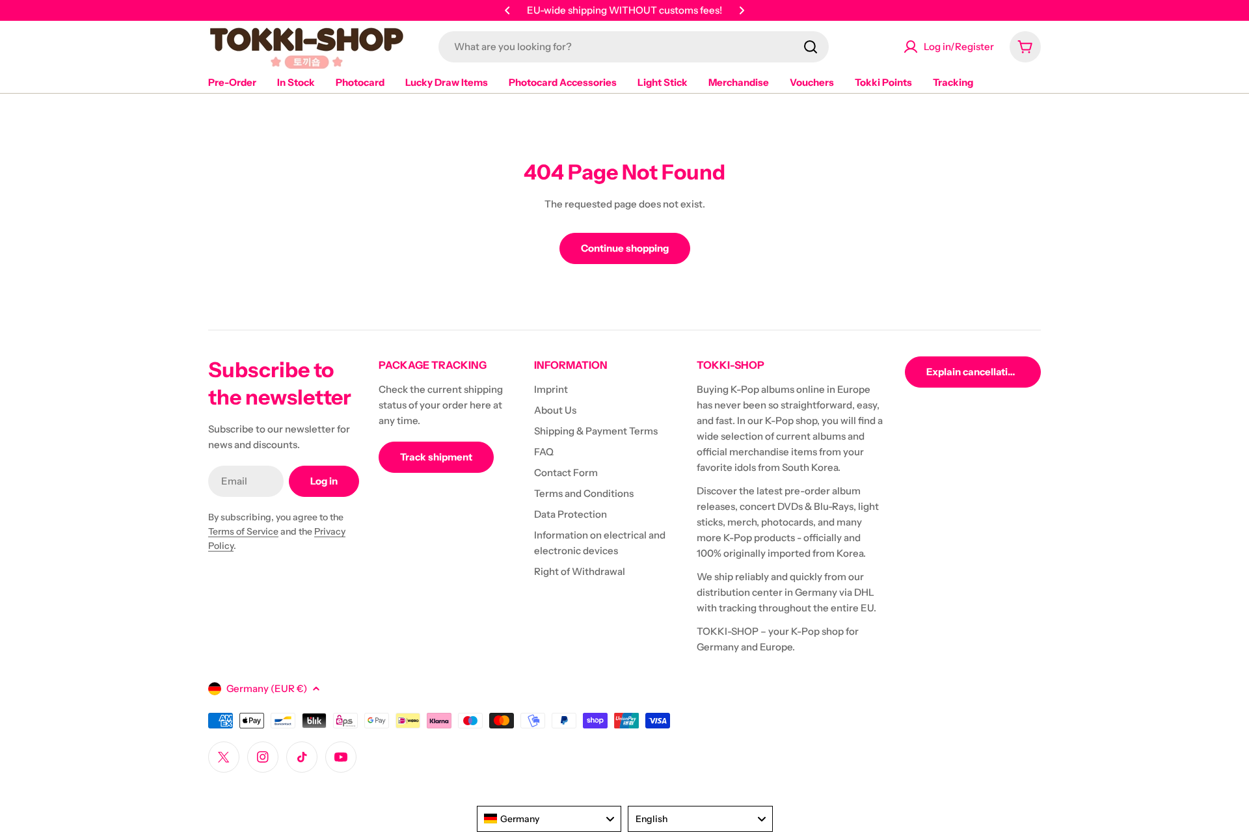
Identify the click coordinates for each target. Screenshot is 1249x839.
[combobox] (633, 46)
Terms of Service (243, 531)
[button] (507, 10)
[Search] (810, 47)
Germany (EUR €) (266, 688)
